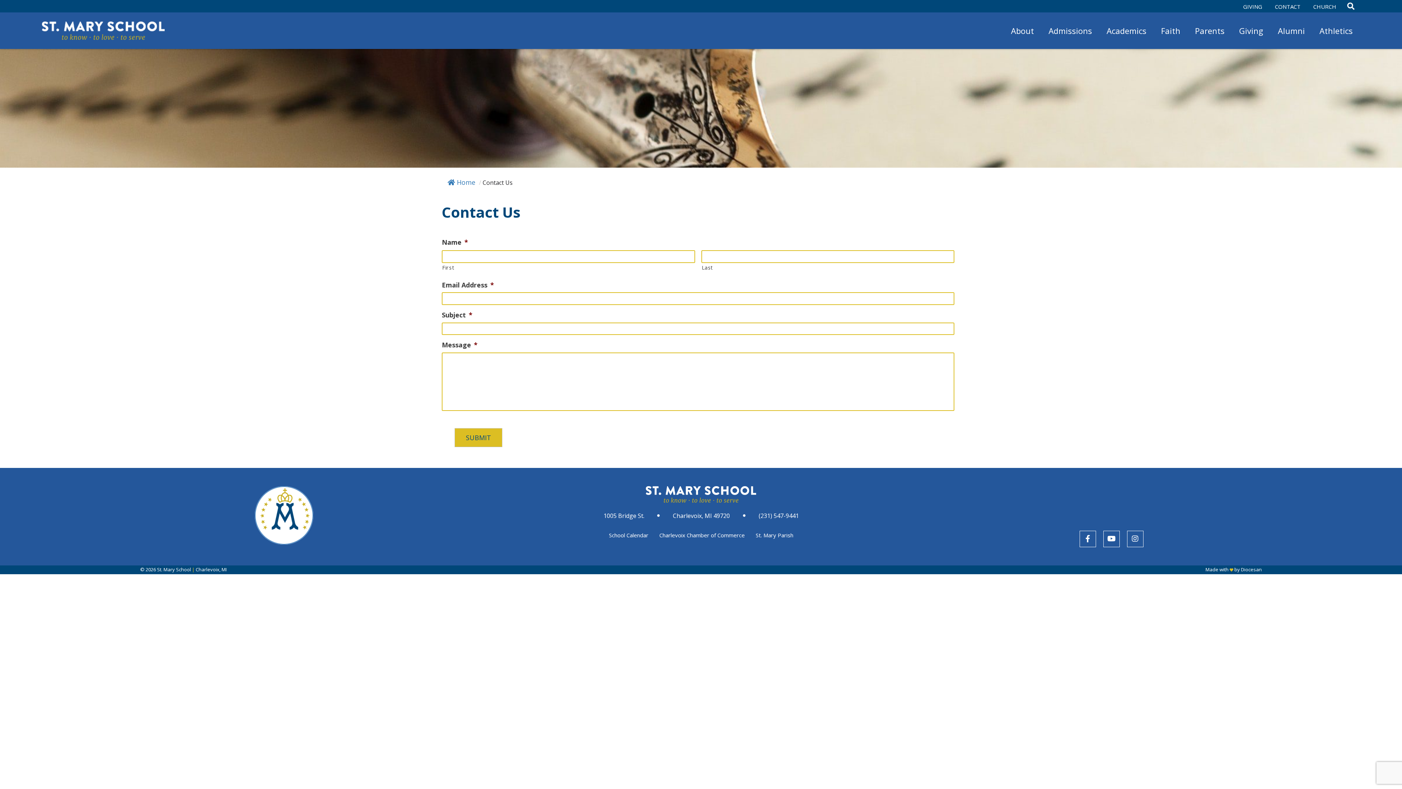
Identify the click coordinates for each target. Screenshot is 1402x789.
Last (707, 267)
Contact (1288, 6)
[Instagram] (1135, 539)
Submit (478, 437)
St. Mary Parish (774, 535)
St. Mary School (174, 569)
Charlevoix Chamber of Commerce (702, 535)
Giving (1252, 6)
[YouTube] (1111, 539)
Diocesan (1251, 569)
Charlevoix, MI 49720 (701, 515)
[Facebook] (1088, 539)
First (448, 267)
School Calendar (628, 535)
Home (466, 182)
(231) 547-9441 (779, 515)
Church (1324, 6)
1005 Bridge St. (624, 515)
